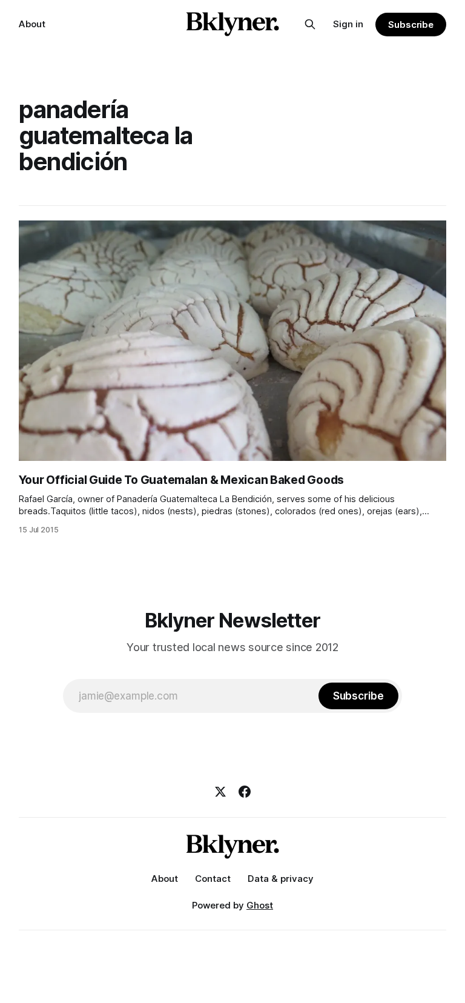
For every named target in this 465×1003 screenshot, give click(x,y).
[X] (220, 792)
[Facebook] (245, 792)
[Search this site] (310, 24)
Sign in (348, 24)
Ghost (259, 905)
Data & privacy (281, 878)
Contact (213, 878)
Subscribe (411, 24)
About (32, 24)
